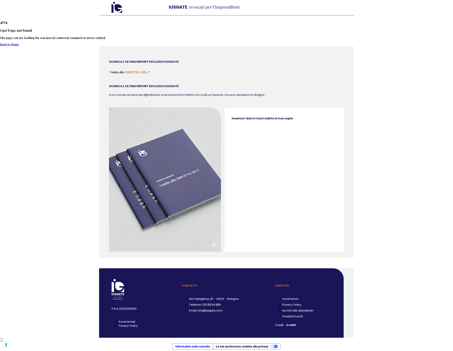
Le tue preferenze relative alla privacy (242, 346)
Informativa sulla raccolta (192, 346)
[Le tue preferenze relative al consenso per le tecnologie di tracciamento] (6, 344)
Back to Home (9, 44)
